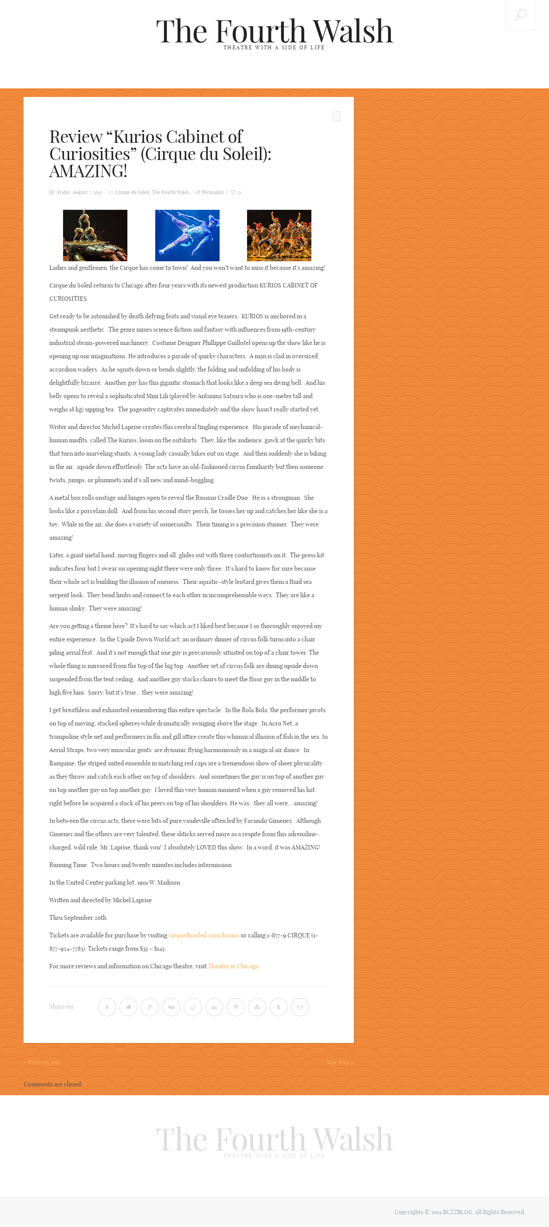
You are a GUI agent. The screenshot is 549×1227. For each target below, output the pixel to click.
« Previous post (42, 1062)
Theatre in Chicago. (234, 966)
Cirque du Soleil (132, 192)
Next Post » (340, 1062)
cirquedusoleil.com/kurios (204, 935)
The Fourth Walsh (274, 31)
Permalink (213, 192)
